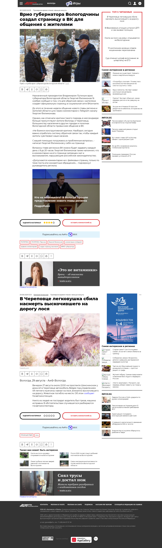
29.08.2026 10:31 (26, 295)
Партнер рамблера (62, 538)
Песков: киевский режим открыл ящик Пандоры (125, 130)
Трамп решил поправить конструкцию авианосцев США (124, 415)
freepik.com (24, 368)
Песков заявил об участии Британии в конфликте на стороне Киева (126, 122)
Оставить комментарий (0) (81, 223)
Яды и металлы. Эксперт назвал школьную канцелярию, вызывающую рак (125, 92)
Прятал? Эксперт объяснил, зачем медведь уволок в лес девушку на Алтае (126, 100)
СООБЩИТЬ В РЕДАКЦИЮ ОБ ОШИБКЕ (128, 504)
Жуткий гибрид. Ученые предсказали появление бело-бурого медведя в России (127, 377)
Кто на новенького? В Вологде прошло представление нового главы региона (61, 199)
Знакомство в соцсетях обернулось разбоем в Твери (126, 431)
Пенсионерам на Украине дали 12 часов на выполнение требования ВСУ (125, 407)
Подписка (89, 504)
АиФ (67, 83)
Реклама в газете (58, 504)
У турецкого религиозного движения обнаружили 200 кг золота (126, 423)
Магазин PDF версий (104, 504)
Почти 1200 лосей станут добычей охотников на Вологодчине (84, 454)
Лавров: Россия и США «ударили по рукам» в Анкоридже (126, 398)
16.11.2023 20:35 (25, 10)
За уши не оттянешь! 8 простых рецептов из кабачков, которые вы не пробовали (127, 109)
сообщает (89, 393)
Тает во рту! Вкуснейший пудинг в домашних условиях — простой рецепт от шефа (126, 368)
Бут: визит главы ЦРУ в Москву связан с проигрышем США (124, 138)
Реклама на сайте (74, 504)
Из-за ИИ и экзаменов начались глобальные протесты (124, 147)
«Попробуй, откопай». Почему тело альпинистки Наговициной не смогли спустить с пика (127, 84)
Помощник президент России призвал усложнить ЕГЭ (124, 155)
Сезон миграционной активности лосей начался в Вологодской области (84, 463)
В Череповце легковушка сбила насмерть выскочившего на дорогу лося (122, 19)
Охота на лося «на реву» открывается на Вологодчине (122, 39)
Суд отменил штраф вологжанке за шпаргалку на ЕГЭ (122, 59)
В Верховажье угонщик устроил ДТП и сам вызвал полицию (122, 29)
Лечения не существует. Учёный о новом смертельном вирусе (126, 74)
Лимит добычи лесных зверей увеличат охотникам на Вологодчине (42, 463)
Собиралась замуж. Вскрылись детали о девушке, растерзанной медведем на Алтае (126, 360)
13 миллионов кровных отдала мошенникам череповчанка (122, 49)
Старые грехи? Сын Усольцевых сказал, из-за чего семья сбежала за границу (127, 352)
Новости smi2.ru (28, 287)
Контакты (44, 504)
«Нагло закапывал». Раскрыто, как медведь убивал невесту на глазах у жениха (127, 385)
